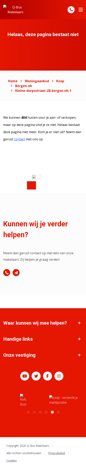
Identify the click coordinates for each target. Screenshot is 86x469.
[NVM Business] (23, 400)
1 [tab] (28, 412)
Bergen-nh (23, 86)
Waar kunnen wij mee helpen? (35, 323)
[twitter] (36, 376)
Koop (60, 81)
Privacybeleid (56, 453)
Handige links (18, 339)
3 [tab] (40, 412)
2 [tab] (34, 412)
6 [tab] (58, 412)
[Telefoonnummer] (71, 9)
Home (13, 81)
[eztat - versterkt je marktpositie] (63, 400)
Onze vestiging (19, 355)
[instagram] (58, 376)
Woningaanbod (37, 81)
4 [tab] (46, 412)
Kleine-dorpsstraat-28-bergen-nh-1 (43, 90)
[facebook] (47, 376)
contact (19, 139)
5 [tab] (52, 412)
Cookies (11, 460)
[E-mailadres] (16, 272)
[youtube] (24, 376)
